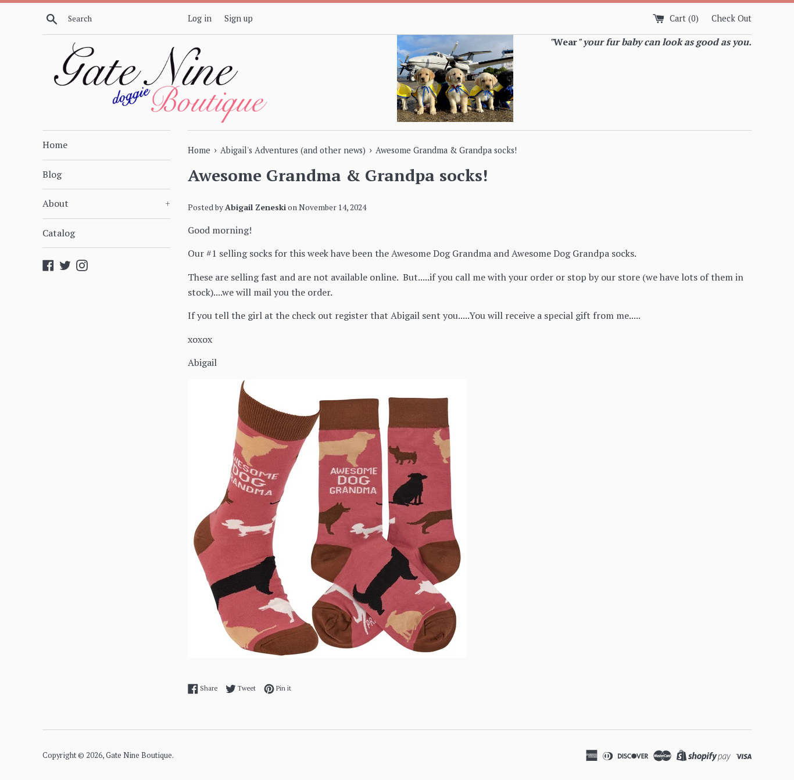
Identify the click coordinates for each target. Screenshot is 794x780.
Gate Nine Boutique (139, 755)
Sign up (238, 18)
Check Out (731, 18)
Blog (52, 174)
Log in (200, 18)
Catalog (58, 233)
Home (54, 144)
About (106, 203)
